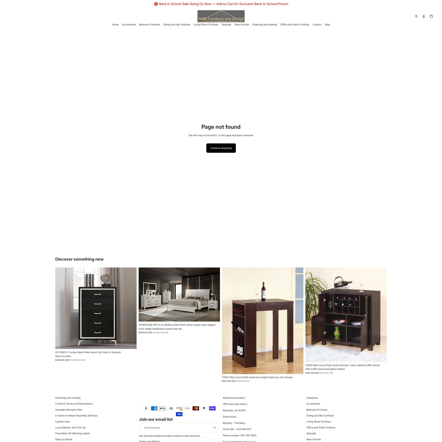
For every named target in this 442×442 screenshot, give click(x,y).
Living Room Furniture (318, 421)
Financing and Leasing (68, 397)
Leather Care (62, 421)
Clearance (312, 397)
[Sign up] (214, 427)
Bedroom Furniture (316, 409)
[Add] (131, 344)
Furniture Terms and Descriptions (74, 403)
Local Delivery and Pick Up (70, 427)
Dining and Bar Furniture (320, 415)
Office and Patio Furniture (320, 427)
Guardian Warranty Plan (68, 409)
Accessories (313, 403)
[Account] (423, 16)
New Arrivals (313, 439)
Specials (311, 433)
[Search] (416, 16)
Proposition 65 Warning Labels (72, 433)
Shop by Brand (63, 439)
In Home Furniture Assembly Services (76, 415)
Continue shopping (221, 148)
